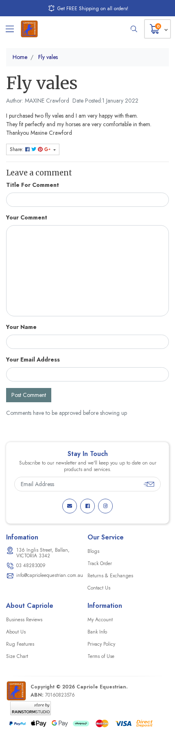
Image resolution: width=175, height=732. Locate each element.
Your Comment (26, 217)
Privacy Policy (101, 644)
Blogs (93, 551)
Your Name (21, 327)
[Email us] (69, 506)
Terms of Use (101, 656)
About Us (16, 632)
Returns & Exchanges (110, 575)
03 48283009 (31, 565)
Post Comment (28, 395)
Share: (17, 149)
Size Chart (17, 656)
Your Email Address (33, 359)
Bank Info (97, 632)
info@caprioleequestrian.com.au (49, 575)
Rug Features (20, 644)
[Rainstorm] (30, 708)
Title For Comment (32, 185)
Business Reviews (24, 619)
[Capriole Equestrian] (29, 29)
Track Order (100, 563)
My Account (100, 619)
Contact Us (99, 588)
